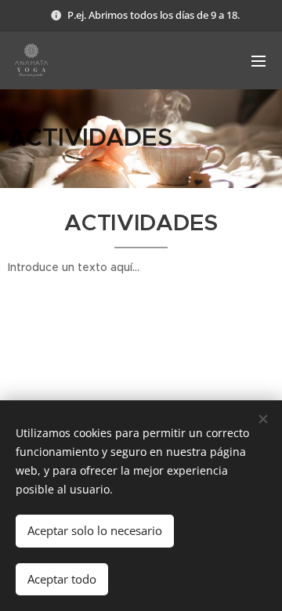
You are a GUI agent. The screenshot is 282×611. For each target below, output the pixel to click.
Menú (258, 60)
